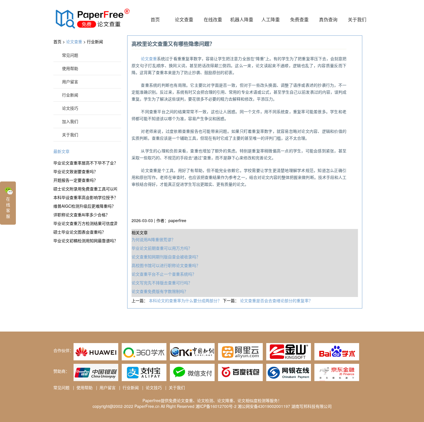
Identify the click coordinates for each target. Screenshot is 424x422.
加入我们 (70, 121)
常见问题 (70, 55)
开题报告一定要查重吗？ (75, 180)
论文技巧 (70, 108)
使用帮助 (70, 68)
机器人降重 (241, 19)
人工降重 (270, 19)
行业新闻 (95, 41)
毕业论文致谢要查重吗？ (75, 171)
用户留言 (70, 81)
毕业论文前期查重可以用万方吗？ (162, 248)
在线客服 (8, 207)
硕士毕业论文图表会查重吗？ (79, 232)
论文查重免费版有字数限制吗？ (160, 291)
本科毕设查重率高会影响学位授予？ (85, 197)
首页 (155, 19)
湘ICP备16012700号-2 (216, 406)
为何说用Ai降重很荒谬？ (153, 239)
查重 (149, 58)
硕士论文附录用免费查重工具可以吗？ (85, 189)
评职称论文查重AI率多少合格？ (81, 214)
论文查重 (184, 19)
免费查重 (299, 19)
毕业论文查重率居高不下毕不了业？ (85, 163)
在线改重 (213, 19)
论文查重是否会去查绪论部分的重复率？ (276, 300)
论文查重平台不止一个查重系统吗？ (164, 274)
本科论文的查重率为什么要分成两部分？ (186, 300)
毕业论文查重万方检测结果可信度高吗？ (85, 223)
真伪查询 (328, 19)
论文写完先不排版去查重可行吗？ (162, 282)
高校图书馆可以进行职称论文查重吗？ (166, 265)
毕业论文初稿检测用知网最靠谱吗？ (85, 240)
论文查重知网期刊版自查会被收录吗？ (166, 257)
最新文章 (61, 151)
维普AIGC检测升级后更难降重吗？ (84, 206)
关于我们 (357, 19)
